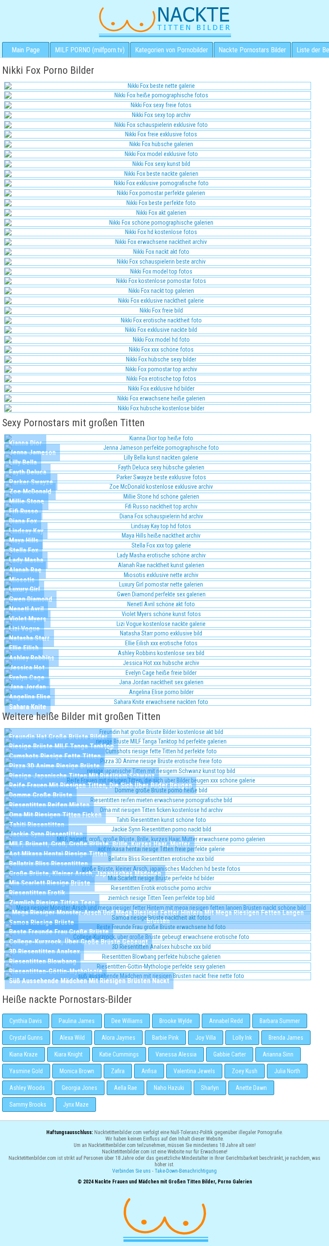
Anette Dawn (251, 1087)
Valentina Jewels (194, 1071)
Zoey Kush (244, 1071)
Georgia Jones (79, 1087)
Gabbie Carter (229, 1054)
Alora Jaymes (118, 1037)
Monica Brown (77, 1071)
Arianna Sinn (278, 1054)
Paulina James (77, 1020)
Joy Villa (205, 1037)
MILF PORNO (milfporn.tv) (90, 50)
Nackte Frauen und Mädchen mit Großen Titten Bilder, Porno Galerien (164, 1219)
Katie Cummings (119, 1054)
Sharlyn (210, 1087)
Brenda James (286, 1037)
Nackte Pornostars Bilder (252, 50)
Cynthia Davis (25, 1020)
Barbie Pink (165, 1037)
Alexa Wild (72, 1037)
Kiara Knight (68, 1054)
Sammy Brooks (27, 1104)
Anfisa (149, 1071)
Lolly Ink (242, 1037)
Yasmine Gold (26, 1071)
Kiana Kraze (23, 1054)
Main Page (26, 50)
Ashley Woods (27, 1087)
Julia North (287, 1071)
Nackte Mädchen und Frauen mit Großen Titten (164, 21)
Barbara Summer (280, 1020)
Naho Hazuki (169, 1087)
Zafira (118, 1071)
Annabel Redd (226, 1020)
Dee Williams (127, 1020)
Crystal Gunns (26, 1037)
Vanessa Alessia (176, 1054)
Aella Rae (125, 1087)
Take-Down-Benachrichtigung (186, 1171)
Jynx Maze (76, 1104)
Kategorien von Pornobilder (171, 50)
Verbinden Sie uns (131, 1171)
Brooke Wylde (175, 1020)
